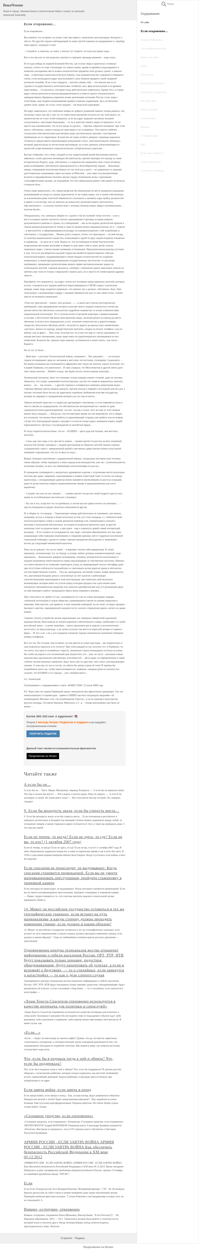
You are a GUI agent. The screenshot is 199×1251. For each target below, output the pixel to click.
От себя (145, 22)
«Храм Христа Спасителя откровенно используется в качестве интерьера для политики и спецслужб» (70, 1004)
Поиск (167, 4)
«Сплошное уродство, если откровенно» (58, 1115)
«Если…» (32, 1032)
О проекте (66, 1238)
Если (28, 1182)
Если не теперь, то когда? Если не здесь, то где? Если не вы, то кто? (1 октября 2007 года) (73, 839)
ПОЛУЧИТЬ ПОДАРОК (43, 733)
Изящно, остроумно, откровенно (52, 1209)
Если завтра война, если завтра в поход (57, 1089)
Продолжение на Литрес (43, 756)
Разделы (80, 1238)
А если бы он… (37, 784)
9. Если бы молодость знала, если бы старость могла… (71, 810)
